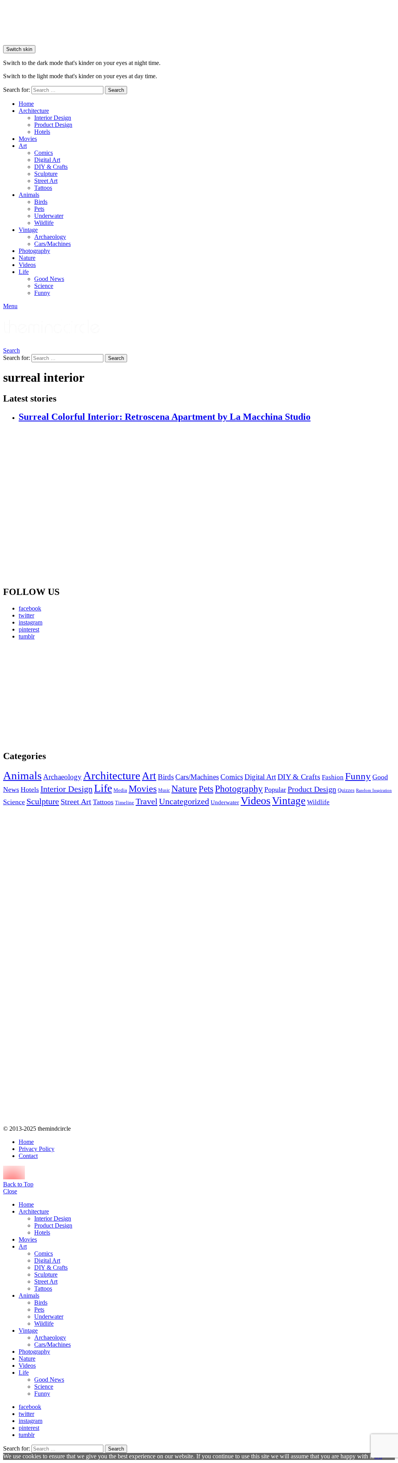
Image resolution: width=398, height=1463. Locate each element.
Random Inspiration (374, 790)
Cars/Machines (52, 243)
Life (24, 271)
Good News (49, 278)
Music (164, 790)
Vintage (28, 229)
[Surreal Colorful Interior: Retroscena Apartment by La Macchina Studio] (207, 504)
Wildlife (44, 222)
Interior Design (52, 117)
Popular (275, 789)
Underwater (48, 215)
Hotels (42, 131)
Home (26, 103)
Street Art (46, 180)
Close (10, 1191)
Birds (40, 201)
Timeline (124, 802)
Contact (28, 1156)
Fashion (333, 777)
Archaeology (50, 236)
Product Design (53, 124)
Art (23, 145)
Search (116, 90)
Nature (27, 257)
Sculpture (46, 173)
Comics (43, 152)
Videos (27, 264)
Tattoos (43, 187)
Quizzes (346, 790)
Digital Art (47, 159)
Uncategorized (184, 801)
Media (120, 790)
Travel (146, 801)
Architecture (34, 110)
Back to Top (18, 1184)
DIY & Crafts (51, 166)
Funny (42, 292)
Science (43, 285)
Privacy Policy (36, 1148)
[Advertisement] (65, 695)
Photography (34, 250)
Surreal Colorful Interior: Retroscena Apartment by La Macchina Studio (165, 417)
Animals (29, 194)
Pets (39, 208)
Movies (28, 138)
